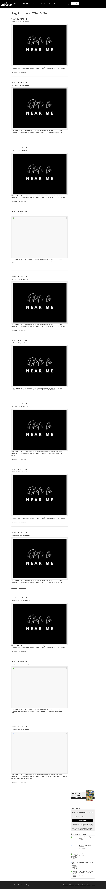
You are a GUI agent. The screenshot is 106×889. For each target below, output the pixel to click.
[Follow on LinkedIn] (95, 3)
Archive (51, 4)
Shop (55, 4)
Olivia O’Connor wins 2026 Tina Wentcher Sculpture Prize (86, 872)
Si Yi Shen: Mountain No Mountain (85, 846)
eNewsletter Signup (86, 4)
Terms (93, 885)
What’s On (17, 4)
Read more (14, 72)
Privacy (88, 885)
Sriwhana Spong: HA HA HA (86, 863)
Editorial (25, 4)
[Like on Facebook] (97, 3)
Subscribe (75, 4)
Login (68, 4)
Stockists (77, 885)
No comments (22, 72)
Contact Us (83, 885)
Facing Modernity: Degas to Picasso (86, 837)
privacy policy (86, 824)
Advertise (44, 4)
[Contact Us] (101, 3)
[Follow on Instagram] (99, 3)
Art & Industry (34, 4)
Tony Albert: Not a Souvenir (86, 854)
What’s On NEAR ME (19, 19)
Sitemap (71, 885)
